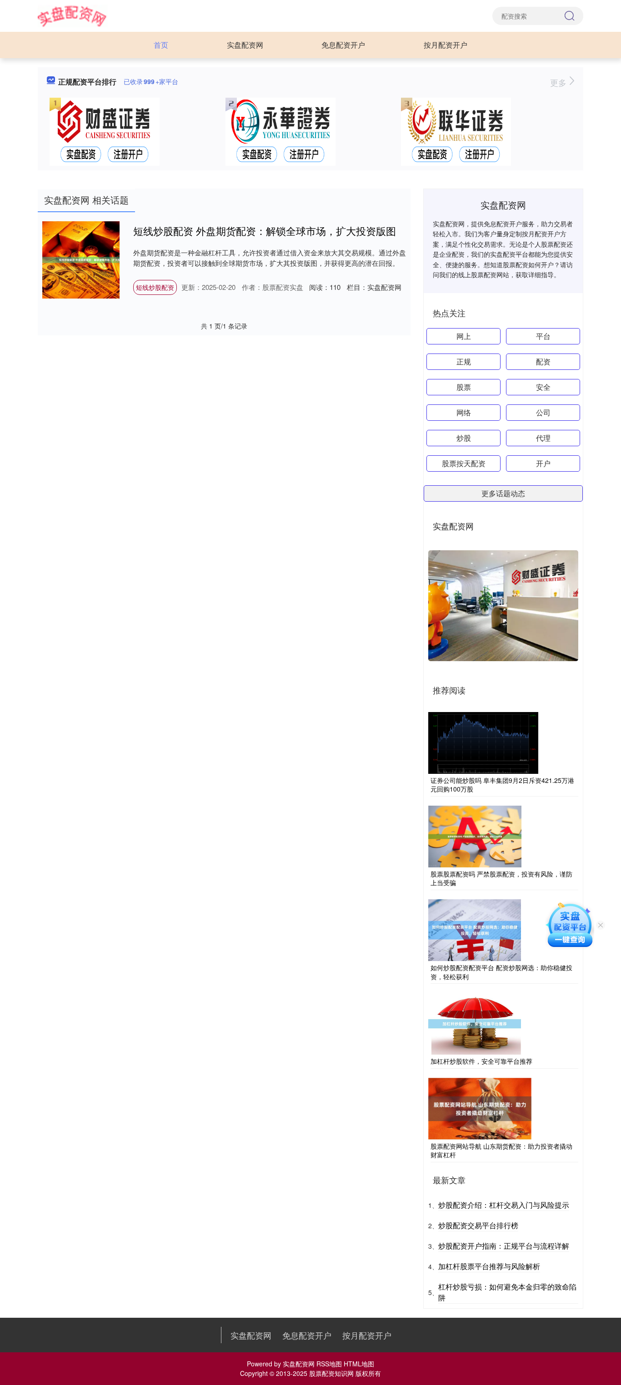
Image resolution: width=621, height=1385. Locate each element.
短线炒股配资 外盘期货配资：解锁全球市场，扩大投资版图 (264, 231)
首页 (161, 45)
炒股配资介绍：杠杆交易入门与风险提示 (503, 1205)
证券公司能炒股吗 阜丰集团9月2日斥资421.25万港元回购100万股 (502, 785)
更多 (559, 82)
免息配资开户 (343, 45)
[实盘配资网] (73, 15)
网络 (463, 412)
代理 (543, 438)
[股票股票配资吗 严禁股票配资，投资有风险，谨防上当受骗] (474, 835)
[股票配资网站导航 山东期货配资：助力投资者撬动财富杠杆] (479, 1107)
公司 (543, 412)
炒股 (463, 438)
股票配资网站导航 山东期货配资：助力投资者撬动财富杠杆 (501, 1150)
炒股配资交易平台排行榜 (478, 1225)
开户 (543, 463)
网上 (463, 336)
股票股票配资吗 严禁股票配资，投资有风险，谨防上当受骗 (501, 878)
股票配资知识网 (331, 1373)
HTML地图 (359, 1363)
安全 (543, 387)
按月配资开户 (445, 45)
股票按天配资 (464, 463)
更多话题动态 (503, 493)
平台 (543, 336)
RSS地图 (329, 1363)
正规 (463, 361)
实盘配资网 (245, 45)
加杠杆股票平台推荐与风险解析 (489, 1266)
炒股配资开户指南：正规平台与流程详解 (503, 1246)
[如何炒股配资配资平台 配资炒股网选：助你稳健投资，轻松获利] (474, 929)
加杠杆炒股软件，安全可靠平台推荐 (481, 1061)
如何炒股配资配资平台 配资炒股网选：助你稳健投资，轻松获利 (501, 972)
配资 (543, 361)
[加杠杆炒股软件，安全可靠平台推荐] (474, 1022)
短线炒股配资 (155, 287)
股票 (463, 387)
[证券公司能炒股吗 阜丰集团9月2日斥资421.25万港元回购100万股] (483, 741)
